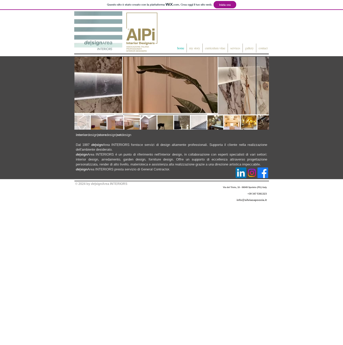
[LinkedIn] (241, 172)
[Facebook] (262, 172)
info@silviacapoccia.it (252, 199)
